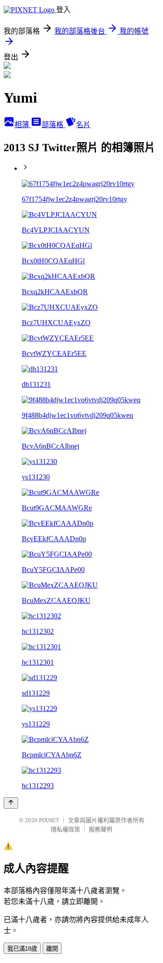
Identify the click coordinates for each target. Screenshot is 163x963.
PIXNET (49, 820)
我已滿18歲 (22, 948)
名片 (83, 124)
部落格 (53, 124)
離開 (52, 948)
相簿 (22, 124)
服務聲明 (100, 829)
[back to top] (11, 803)
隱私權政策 (65, 829)
